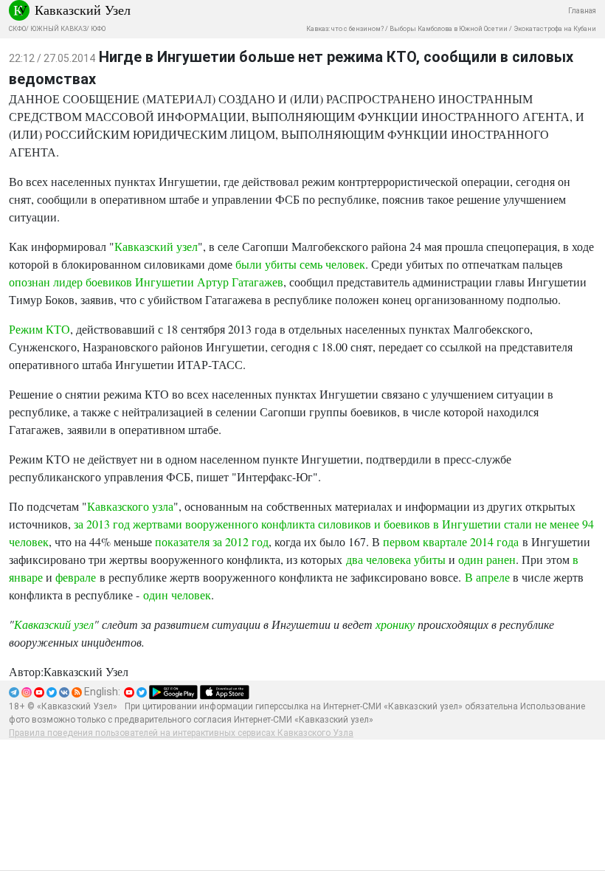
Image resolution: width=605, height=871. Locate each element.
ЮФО (98, 28)
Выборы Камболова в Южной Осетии (449, 28)
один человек (177, 594)
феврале (75, 577)
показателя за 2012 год (212, 541)
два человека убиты (396, 559)
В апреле (489, 577)
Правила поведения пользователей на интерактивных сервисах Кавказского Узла (181, 733)
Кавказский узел (156, 246)
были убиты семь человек (300, 264)
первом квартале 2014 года (451, 541)
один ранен (487, 559)
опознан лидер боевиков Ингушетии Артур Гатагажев (146, 281)
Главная (582, 11)
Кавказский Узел (83, 9)
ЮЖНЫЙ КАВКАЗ (58, 28)
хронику (395, 624)
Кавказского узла (130, 506)
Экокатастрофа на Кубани (555, 28)
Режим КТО (39, 329)
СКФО (17, 28)
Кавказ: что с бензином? (345, 28)
